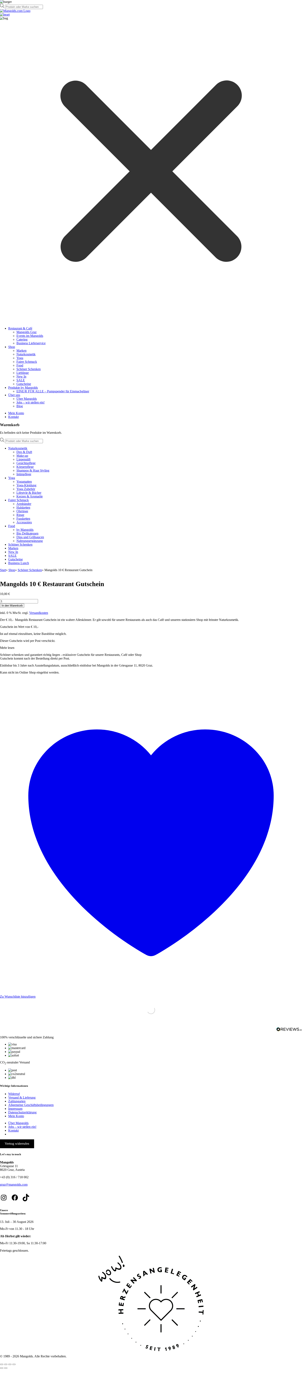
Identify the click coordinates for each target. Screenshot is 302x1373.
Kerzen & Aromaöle (29, 496)
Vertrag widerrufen (17, 1143)
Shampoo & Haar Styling (32, 470)
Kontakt (13, 417)
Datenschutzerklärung (22, 1112)
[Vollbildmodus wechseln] (5, 1364)
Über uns (14, 395)
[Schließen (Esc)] (14, 1364)
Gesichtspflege (26, 463)
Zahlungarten (16, 1101)
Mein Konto (16, 413)
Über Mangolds (26, 398)
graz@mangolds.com (14, 1184)
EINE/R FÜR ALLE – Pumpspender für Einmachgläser (52, 391)
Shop (11, 347)
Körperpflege (25, 466)
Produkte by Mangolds (23, 387)
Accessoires (24, 522)
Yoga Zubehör (25, 489)
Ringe (20, 515)
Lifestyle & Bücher (28, 492)
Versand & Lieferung (22, 1097)
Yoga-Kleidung (26, 485)
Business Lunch (18, 563)
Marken (21, 350)
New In (21, 376)
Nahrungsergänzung (29, 541)
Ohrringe (22, 511)
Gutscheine (23, 384)
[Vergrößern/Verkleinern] (1, 1364)
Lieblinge (22, 373)
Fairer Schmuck (26, 361)
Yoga (19, 358)
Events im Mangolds (29, 335)
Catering (22, 339)
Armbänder (23, 504)
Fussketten (23, 518)
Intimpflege (23, 474)
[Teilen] (10, 1364)
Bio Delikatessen (27, 533)
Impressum (15, 1108)
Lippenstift (23, 459)
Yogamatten (24, 481)
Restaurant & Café (20, 328)
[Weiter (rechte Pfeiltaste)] (5, 1368)
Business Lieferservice (31, 343)
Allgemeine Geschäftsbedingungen (31, 1105)
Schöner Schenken (28, 369)
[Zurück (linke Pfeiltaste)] (1, 1368)
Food (19, 365)
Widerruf (14, 1094)
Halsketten (23, 507)
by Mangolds (24, 529)
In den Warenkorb (12, 605)
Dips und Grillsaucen (30, 537)
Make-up (22, 455)
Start (3, 570)
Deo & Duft (24, 452)
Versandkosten (38, 613)
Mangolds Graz (26, 332)
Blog (19, 406)
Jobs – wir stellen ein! (30, 402)
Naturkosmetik (26, 354)
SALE (20, 380)
